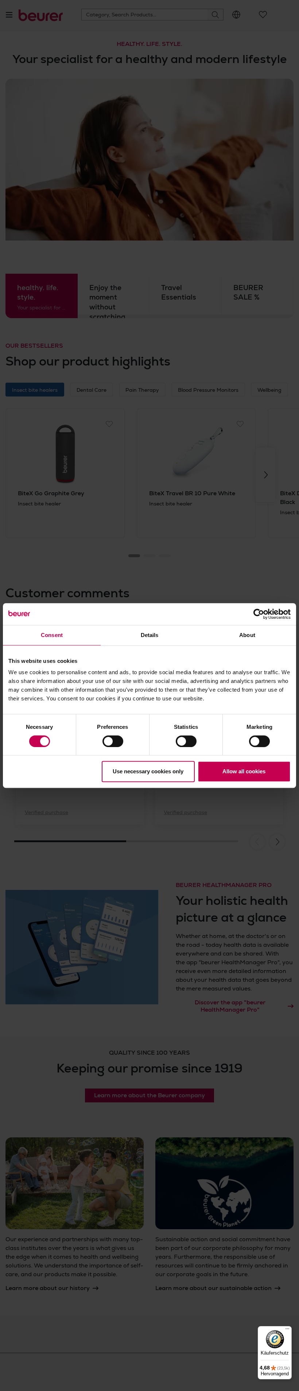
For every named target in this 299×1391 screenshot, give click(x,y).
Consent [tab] (52, 635)
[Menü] (287, 1330)
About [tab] (247, 635)
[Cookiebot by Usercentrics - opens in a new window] (259, 614)
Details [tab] (150, 635)
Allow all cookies (243, 771)
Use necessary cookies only (148, 771)
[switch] (112, 741)
